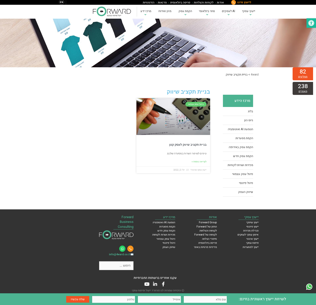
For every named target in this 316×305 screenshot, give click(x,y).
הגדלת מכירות (251, 231)
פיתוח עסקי (252, 243)
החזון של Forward (207, 227)
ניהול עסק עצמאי (242, 174)
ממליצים (302, 77)
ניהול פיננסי (246, 183)
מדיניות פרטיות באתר (205, 247)
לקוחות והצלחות (203, 2)
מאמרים (303, 91)
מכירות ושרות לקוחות (240, 165)
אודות (220, 2)
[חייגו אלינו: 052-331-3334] (130, 249)
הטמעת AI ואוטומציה (240, 129)
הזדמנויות (148, 2)
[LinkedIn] (155, 284)
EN (61, 2)
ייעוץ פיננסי (252, 227)
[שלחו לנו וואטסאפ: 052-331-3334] (122, 249)
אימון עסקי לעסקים (248, 235)
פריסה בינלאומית (180, 2)
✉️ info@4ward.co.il (121, 254)
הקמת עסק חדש (243, 156)
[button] (311, 23)
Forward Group (208, 222)
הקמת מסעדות (244, 138)
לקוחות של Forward (205, 235)
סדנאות (162, 2)
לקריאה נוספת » (199, 162)
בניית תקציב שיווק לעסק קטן (187, 144)
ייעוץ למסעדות (251, 247)
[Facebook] (163, 284)
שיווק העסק (245, 192)
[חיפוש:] (116, 265)
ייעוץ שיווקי (252, 222)
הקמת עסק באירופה (241, 147)
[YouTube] (146, 284)
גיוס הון (248, 120)
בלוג (250, 111)
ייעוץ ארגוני (252, 239)
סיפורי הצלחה (209, 239)
